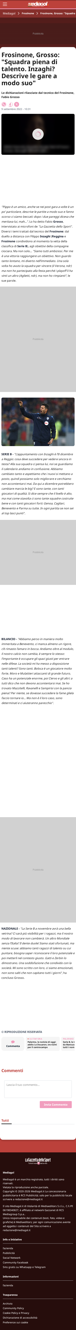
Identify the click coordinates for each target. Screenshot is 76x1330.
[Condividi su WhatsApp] (3, 104)
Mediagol (9, 13)
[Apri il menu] (5, 4)
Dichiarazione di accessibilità (20, 1317)
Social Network (11, 1257)
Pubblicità (9, 1253)
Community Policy (13, 1308)
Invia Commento (56, 1105)
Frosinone (28, 13)
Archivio (7, 1303)
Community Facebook (15, 1262)
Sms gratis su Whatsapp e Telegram (24, 1267)
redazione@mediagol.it (29, 1199)
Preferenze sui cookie (15, 1322)
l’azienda (8, 1248)
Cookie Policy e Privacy (16, 1313)
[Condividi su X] (16, 104)
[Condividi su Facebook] (10, 104)
